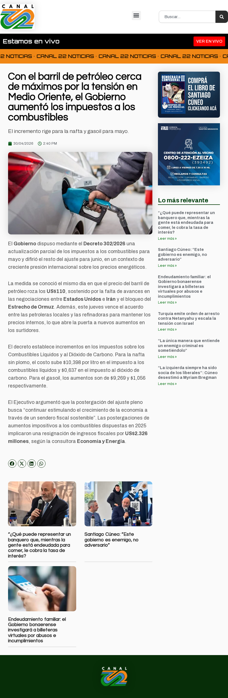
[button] (136, 15)
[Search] (221, 17)
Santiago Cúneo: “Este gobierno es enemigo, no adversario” (112, 540)
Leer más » (167, 239)
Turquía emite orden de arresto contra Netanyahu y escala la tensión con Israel (188, 318)
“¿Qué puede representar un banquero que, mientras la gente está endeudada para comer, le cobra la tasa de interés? (39, 545)
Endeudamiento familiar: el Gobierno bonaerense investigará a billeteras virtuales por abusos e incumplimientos (37, 630)
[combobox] (187, 17)
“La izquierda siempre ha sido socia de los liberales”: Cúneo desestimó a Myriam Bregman (187, 372)
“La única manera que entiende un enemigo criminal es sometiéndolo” (189, 345)
